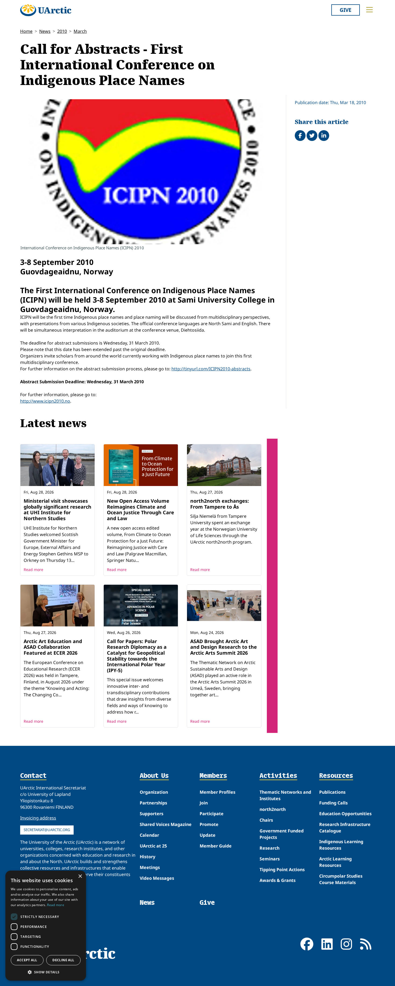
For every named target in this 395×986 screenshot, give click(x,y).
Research (269, 848)
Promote (209, 824)
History (147, 857)
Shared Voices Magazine (166, 824)
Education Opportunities (345, 814)
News (45, 31)
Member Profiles (217, 792)
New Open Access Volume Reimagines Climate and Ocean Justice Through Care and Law (140, 510)
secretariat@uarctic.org (47, 829)
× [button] (80, 876)
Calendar (149, 835)
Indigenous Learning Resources (341, 845)
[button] (46, 972)
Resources (336, 776)
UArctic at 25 (153, 846)
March (80, 31)
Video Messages (157, 878)
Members (213, 776)
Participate (212, 814)
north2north (273, 809)
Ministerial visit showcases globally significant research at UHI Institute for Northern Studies (57, 510)
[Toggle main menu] (369, 9)
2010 (62, 31)
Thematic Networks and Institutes (285, 795)
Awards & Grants (278, 880)
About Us (154, 776)
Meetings (150, 867)
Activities (278, 776)
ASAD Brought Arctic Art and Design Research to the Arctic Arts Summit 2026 (223, 647)
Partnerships (153, 803)
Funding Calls (333, 803)
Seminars (270, 859)
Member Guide (216, 846)
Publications (332, 792)
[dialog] (45, 926)
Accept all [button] (27, 960)
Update (208, 835)
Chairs (266, 820)
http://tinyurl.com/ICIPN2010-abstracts (210, 369)
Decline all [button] (63, 960)
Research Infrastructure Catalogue (345, 827)
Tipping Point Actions (282, 869)
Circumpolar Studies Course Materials (340, 879)
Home (26, 31)
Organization (154, 792)
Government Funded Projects (282, 834)
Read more (33, 569)
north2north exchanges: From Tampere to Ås (219, 504)
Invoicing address (38, 818)
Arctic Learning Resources (335, 862)
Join (204, 803)
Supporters (151, 814)
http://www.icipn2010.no (45, 401)
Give (345, 9)
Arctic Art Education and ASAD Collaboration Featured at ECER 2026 (53, 647)
